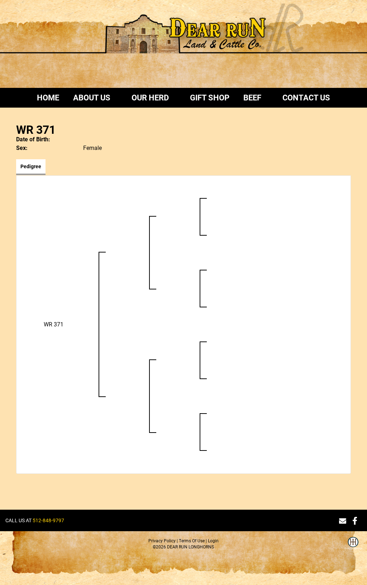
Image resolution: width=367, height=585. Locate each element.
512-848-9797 (48, 520)
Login (213, 540)
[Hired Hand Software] (353, 547)
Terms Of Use (192, 540)
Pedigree (30, 166)
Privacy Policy (162, 540)
